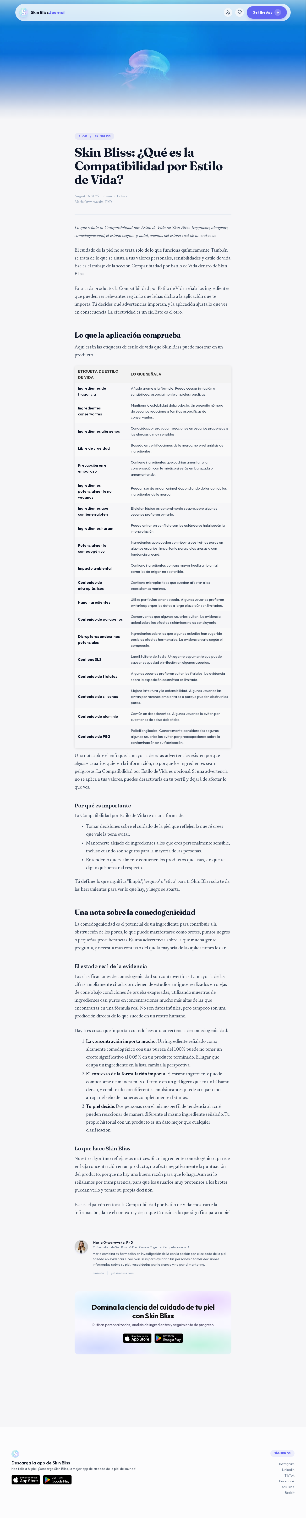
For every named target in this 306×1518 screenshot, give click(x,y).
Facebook (287, 1481)
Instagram (287, 1464)
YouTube (288, 1487)
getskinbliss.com (122, 1273)
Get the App (265, 12)
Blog (82, 136)
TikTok (289, 1475)
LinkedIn (98, 1273)
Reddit (290, 1492)
